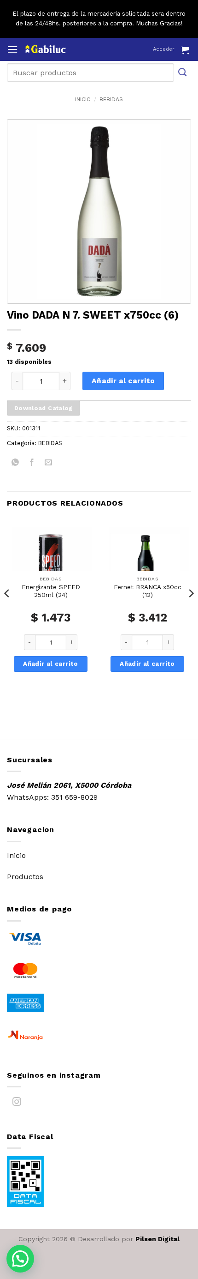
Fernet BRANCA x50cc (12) (147, 591)
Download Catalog (43, 407)
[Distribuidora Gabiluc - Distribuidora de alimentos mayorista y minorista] (63, 49)
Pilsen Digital (157, 1239)
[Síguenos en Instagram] (17, 1104)
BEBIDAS (111, 99)
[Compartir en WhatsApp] (15, 463)
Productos (25, 876)
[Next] (190, 611)
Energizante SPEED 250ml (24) (51, 591)
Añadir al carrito (123, 381)
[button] (12, 49)
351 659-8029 (74, 797)
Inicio (83, 99)
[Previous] (7, 611)
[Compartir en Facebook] (32, 463)
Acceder (164, 49)
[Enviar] (183, 72)
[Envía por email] (48, 463)
